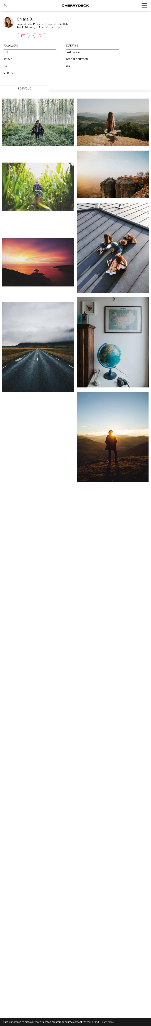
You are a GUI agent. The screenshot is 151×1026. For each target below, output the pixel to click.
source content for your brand (82, 1021)
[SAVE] (39, 35)
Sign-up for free (12, 1021)
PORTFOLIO (24, 88)
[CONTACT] (23, 35)
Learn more (107, 1021)
